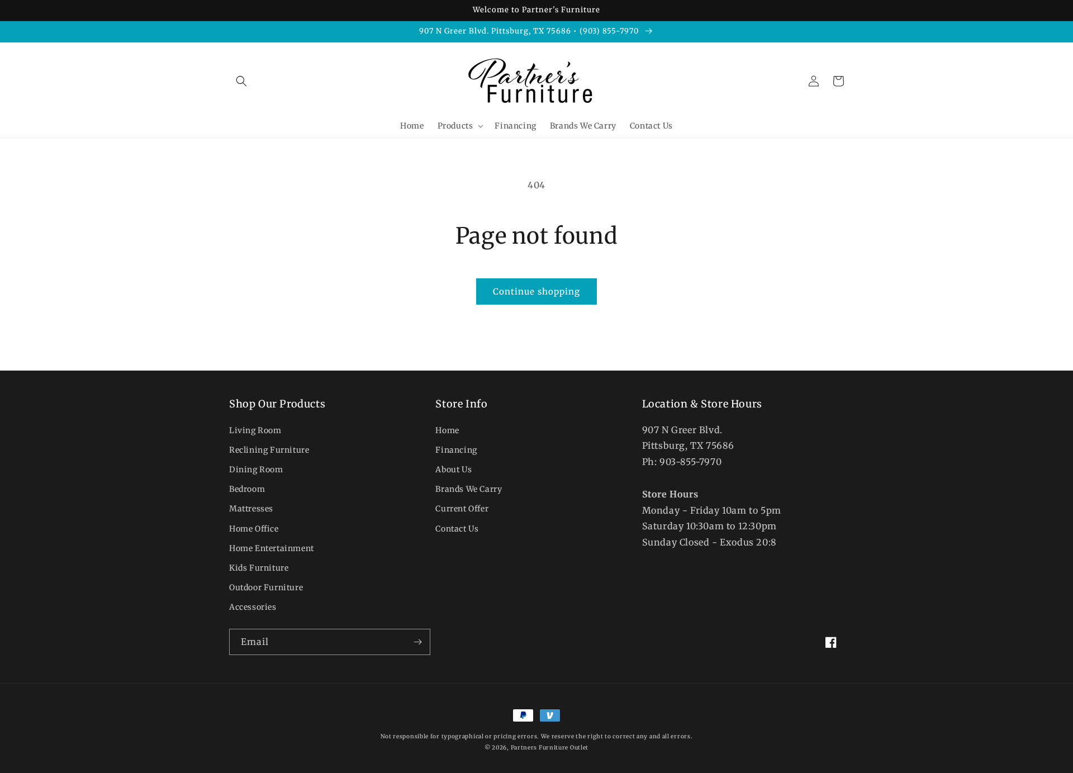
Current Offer (461, 509)
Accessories (253, 607)
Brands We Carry (468, 489)
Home (447, 430)
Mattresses (251, 509)
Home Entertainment (271, 548)
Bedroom (247, 489)
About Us (453, 469)
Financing (456, 450)
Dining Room (256, 469)
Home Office (254, 529)
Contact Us (456, 529)
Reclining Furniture (269, 450)
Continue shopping (536, 291)
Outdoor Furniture (266, 587)
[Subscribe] (417, 642)
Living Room (255, 430)
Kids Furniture (258, 568)
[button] (241, 81)
